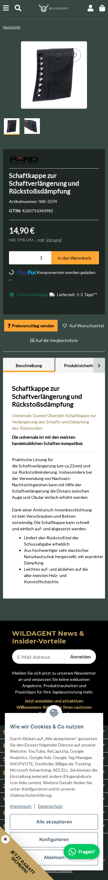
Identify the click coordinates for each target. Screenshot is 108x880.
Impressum (21, 806)
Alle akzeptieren (54, 822)
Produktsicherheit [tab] (81, 365)
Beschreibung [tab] (29, 365)
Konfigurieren (54, 839)
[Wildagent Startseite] (54, 7)
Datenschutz (50, 806)
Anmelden (80, 656)
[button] (90, 8)
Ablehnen (54, 857)
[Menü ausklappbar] (6, 8)
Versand (54, 239)
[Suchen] (18, 8)
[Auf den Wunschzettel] (74, 55)
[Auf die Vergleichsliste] (58, 55)
